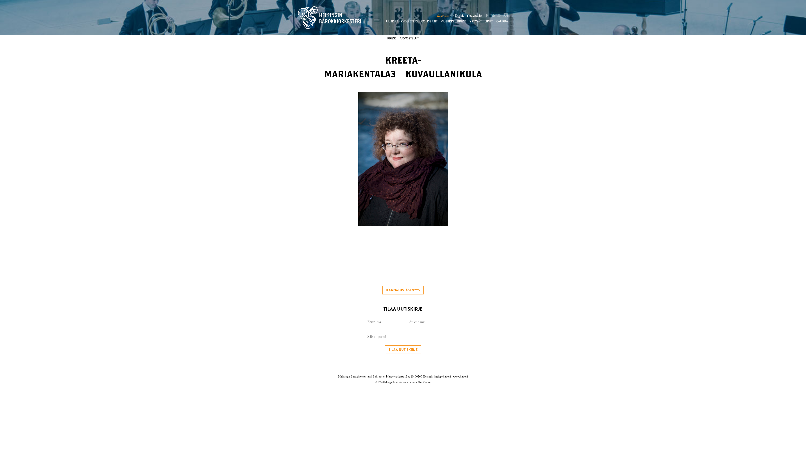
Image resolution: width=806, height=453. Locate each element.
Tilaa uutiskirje (403, 349)
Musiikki (447, 21)
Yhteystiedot (474, 15)
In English (458, 15)
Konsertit (429, 21)
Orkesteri (409, 21)
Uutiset (392, 21)
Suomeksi (443, 15)
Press (461, 21)
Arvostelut (409, 38)
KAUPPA (502, 21)
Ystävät (476, 21)
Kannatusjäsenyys (403, 290)
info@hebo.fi (443, 377)
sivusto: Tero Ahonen (420, 382)
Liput (489, 21)
